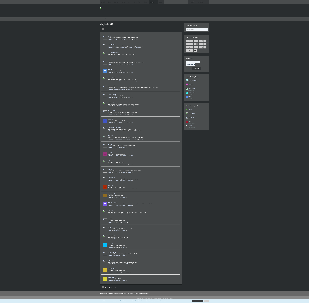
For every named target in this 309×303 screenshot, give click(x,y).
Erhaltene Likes (122, 39)
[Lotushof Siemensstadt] (105, 129)
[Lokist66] (105, 262)
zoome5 (190, 84)
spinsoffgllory (191, 88)
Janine (190, 109)
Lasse (110, 219)
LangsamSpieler (113, 53)
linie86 (110, 69)
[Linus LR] (105, 104)
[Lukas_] (105, 154)
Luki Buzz (111, 269)
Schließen (206, 301)
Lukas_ (110, 152)
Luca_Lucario (112, 227)
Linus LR (111, 102)
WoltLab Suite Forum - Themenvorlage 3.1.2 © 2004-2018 (154, 298)
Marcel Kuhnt (191, 113)
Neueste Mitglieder (192, 77)
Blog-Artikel (116, 130)
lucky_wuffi (111, 86)
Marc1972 (191, 117)
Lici (109, 161)
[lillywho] (105, 137)
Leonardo (111, 44)
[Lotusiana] (105, 179)
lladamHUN (112, 111)
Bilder (116, 39)
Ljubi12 (110, 119)
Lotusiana (111, 177)
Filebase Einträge (118, 139)
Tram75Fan (191, 92)
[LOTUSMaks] (105, 79)
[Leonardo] (105, 46)
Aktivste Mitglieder (192, 106)
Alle (195, 50)
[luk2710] (105, 187)
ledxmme (111, 169)
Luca (109, 36)
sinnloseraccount (192, 80)
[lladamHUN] (105, 112)
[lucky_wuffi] (105, 87)
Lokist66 (111, 260)
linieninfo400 (112, 202)
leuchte (110, 61)
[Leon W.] (105, 245)
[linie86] (105, 71)
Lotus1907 (111, 194)
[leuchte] (105, 62)
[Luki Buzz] (105, 270)
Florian (190, 125)
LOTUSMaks (112, 77)
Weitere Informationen (197, 301)
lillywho (110, 136)
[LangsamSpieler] (105, 54)
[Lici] (105, 162)
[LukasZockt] (105, 254)
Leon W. (110, 244)
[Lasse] (105, 220)
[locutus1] (105, 279)
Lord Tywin (112, 94)
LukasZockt (112, 252)
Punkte (129, 39)
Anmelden (200, 2)
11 (116, 29)
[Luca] (105, 37)
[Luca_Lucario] (105, 229)
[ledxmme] (105, 171)
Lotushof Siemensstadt (116, 127)
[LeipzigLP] (105, 237)
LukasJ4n (111, 144)
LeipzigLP (111, 235)
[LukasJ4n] (105, 146)
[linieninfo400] (105, 204)
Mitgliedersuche (191, 26)
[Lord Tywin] (105, 96)
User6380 (190, 96)
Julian (189, 121)
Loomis (110, 211)
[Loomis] (105, 212)
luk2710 (110, 186)
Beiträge (110, 39)
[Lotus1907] (105, 195)
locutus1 (111, 277)
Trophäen (136, 39)
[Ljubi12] (105, 121)
